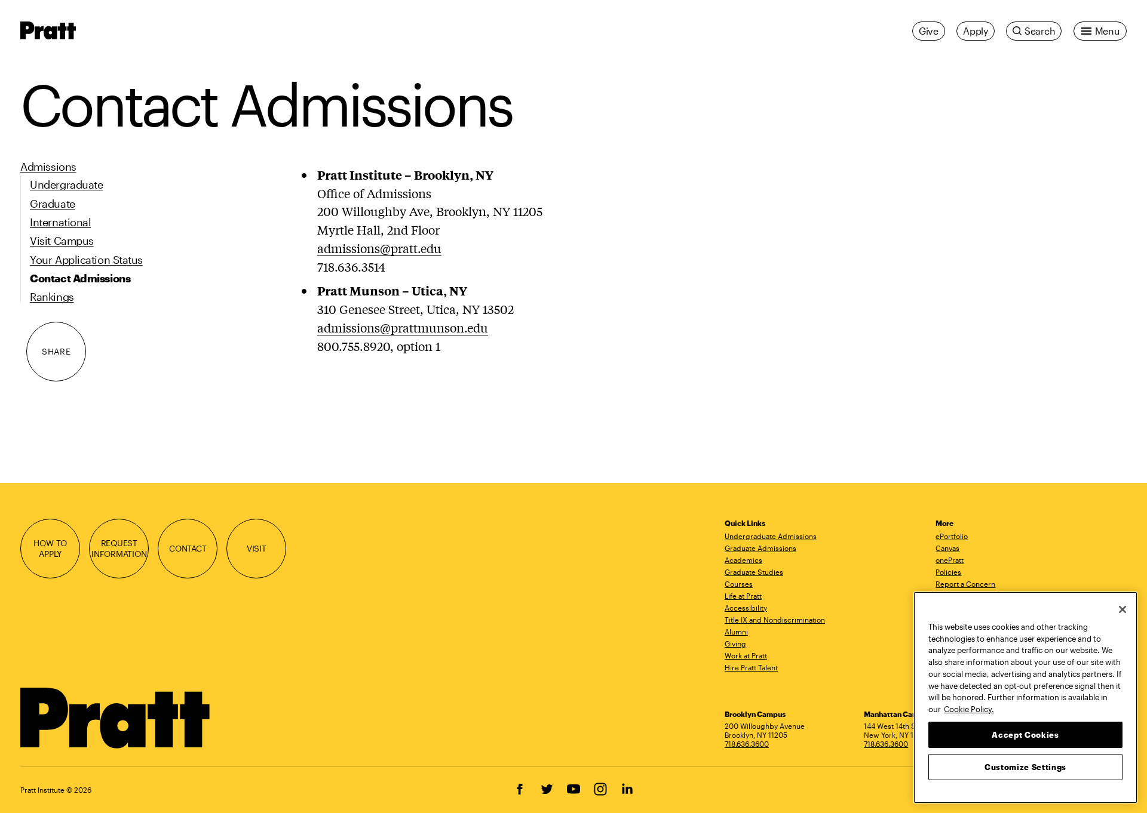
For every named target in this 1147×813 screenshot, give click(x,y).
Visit (256, 548)
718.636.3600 (747, 744)
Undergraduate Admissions (771, 536)
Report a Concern (965, 584)
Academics (743, 560)
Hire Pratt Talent (751, 667)
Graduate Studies (754, 572)
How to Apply (50, 548)
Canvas (947, 548)
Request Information (119, 548)
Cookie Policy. (969, 708)
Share (56, 351)
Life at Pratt (743, 596)
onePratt (950, 560)
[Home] (115, 718)
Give (929, 30)
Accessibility (746, 607)
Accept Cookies (1025, 734)
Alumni (736, 631)
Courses (739, 584)
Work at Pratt (746, 655)
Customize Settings (1025, 766)
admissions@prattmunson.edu (402, 327)
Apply (975, 30)
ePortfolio (952, 536)
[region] (1025, 697)
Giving (735, 643)
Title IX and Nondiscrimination (775, 619)
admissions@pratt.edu (379, 248)
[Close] (1122, 609)
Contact (188, 548)
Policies (948, 572)
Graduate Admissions (760, 548)
